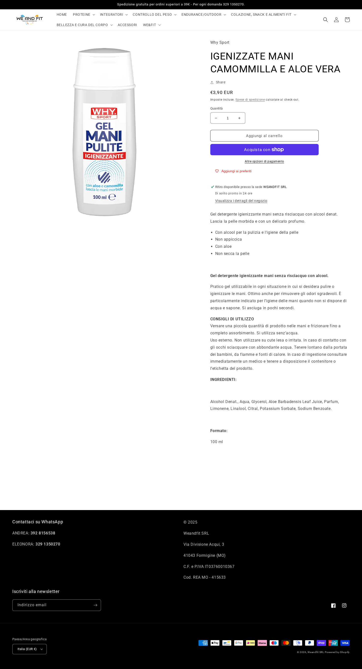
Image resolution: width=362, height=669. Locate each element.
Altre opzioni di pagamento (264, 161)
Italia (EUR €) (27, 649)
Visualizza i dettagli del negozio (241, 201)
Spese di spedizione (250, 99)
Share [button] (221, 82)
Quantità (216, 108)
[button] (83, 14)
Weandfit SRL (316, 652)
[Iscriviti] (95, 605)
